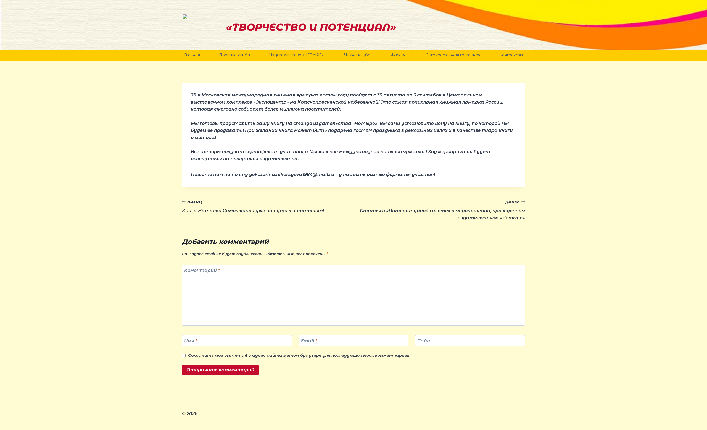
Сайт (424, 340)
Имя (190, 340)
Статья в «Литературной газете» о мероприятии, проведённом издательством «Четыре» (442, 210)
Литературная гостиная (453, 55)
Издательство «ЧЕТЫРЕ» (297, 55)
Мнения (398, 55)
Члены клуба (357, 55)
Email (309, 340)
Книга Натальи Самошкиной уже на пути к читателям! (253, 207)
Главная (192, 55)
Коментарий (202, 270)
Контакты (511, 55)
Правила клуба (234, 55)
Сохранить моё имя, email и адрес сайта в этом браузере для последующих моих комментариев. (299, 355)
